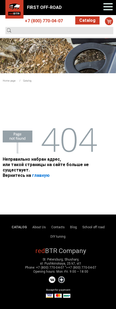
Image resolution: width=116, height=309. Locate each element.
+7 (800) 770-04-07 (50, 267)
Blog (73, 227)
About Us (39, 227)
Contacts (58, 227)
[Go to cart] (109, 21)
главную (41, 175)
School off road (93, 227)
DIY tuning (58, 236)
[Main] (14, 9)
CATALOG (19, 227)
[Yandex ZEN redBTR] (61, 279)
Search (9, 30)
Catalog (87, 20)
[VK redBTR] (52, 279)
